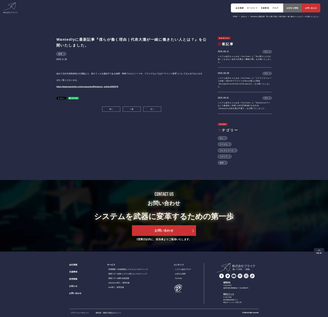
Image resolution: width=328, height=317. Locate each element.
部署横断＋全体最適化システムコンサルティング (128, 269)
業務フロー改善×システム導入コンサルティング (127, 274)
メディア (224, 157)
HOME (235, 16)
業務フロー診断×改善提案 (118, 278)
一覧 (132, 109)
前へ (111, 109)
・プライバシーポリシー (79, 313)
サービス (224, 144)
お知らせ (244, 16)
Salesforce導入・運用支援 (119, 283)
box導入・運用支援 (116, 287)
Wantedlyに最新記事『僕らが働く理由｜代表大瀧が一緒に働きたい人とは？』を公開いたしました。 (285, 16)
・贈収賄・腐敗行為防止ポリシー (107, 313)
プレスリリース (227, 150)
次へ (152, 109)
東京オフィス (228, 294)
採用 (60, 54)
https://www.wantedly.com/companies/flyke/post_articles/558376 (87, 87)
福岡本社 (226, 282)
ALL (266, 51)
